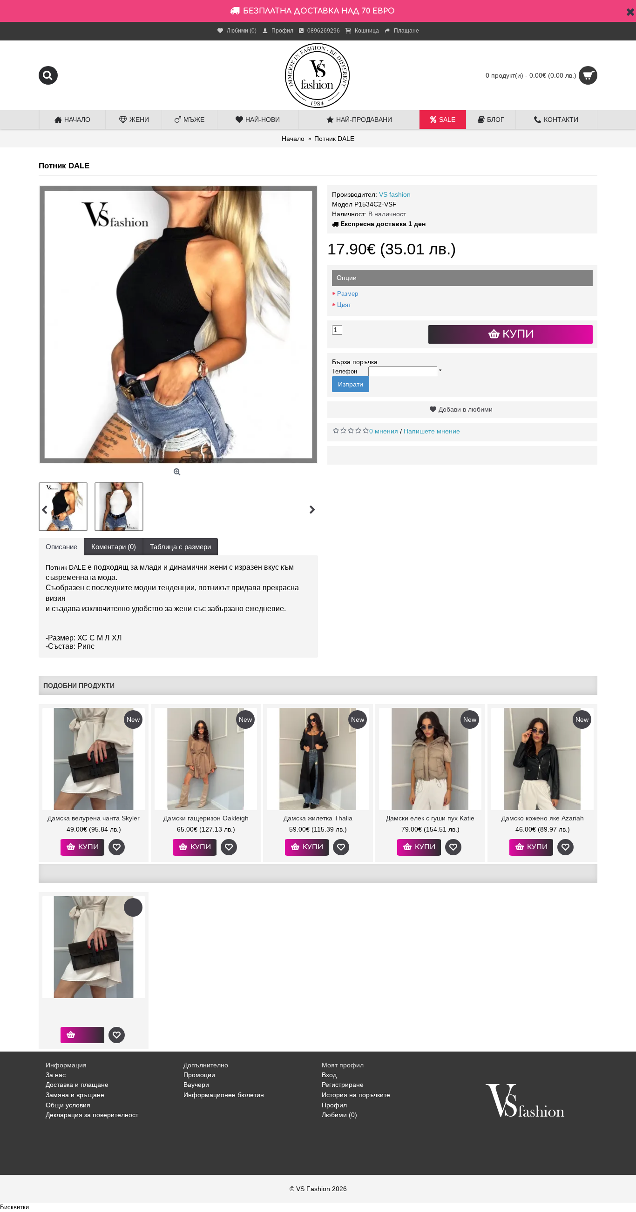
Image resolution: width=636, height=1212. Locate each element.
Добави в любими (466, 409)
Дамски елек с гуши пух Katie (430, 818)
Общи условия (68, 1105)
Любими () (339, 1115)
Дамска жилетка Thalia (318, 818)
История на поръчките (356, 1095)
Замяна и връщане (75, 1095)
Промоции (199, 1075)
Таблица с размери (180, 547)
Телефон (344, 371)
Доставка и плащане (77, 1084)
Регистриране (343, 1084)
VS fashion (395, 194)
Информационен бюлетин (223, 1095)
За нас (56, 1075)
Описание (61, 547)
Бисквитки (14, 1207)
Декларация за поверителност (92, 1115)
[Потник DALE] (178, 324)
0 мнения (383, 431)
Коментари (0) (113, 547)
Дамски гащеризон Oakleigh (206, 818)
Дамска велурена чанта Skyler (93, 818)
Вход (329, 1075)
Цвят (344, 304)
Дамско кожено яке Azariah (542, 818)
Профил (334, 1105)
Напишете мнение (432, 431)
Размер (347, 293)
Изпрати (350, 384)
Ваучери (196, 1084)
